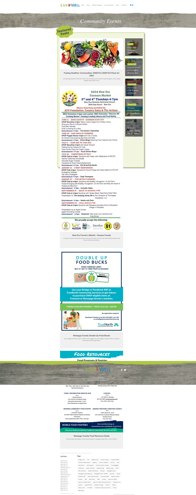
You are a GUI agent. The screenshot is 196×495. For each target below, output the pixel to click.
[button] (88, 5)
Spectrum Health (112, 479)
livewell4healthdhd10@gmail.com (74, 370)
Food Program (90, 465)
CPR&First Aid (94, 459)
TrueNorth (89, 487)
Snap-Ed (130, 44)
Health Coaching (90, 468)
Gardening (81, 468)
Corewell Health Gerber (84, 462)
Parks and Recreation (93, 476)
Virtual (114, 487)
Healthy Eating (100, 468)
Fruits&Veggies (115, 465)
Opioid (118, 473)
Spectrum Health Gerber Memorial (102, 482)
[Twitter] (133, 5)
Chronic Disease (105, 459)
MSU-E (117, 468)
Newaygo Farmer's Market (101, 473)
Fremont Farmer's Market (102, 465)
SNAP (98, 479)
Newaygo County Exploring (85, 473)
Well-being (81, 490)
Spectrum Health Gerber (84, 482)
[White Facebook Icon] (96, 10)
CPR (88, 459)
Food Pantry (81, 465)
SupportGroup (88, 485)
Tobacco (114, 485)
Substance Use (117, 482)
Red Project (92, 479)
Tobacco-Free (81, 487)
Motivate (102, 471)
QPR (86, 479)
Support (80, 485)
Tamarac (107, 485)
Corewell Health (115, 459)
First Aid (112, 462)
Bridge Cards (81, 459)
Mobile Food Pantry (93, 471)
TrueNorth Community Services (103, 487)
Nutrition (112, 473)
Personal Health (105, 476)
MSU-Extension (82, 471)
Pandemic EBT (82, 476)
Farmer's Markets (103, 462)
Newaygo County (111, 471)
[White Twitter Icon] (99, 10)
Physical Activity (115, 476)
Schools (104, 479)
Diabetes (94, 462)
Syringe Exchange (98, 485)
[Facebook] (131, 5)
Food (118, 462)
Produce (80, 479)
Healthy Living (131, 64)
